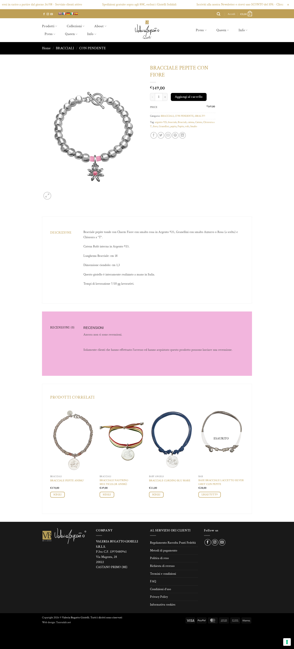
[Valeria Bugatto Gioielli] (147, 30)
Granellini (164, 126)
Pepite (181, 126)
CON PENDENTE (92, 48)
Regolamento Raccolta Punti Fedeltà (173, 543)
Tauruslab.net (63, 622)
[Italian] (72, 13)
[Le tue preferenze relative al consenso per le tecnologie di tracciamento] (287, 642)
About (99, 26)
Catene (198, 122)
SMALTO (200, 116)
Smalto (193, 126)
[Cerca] (218, 14)
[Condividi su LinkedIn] (182, 135)
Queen (70, 34)
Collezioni (74, 26)
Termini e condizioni (163, 574)
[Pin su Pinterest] (175, 135)
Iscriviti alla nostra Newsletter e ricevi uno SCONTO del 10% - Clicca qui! (233, 4)
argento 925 (161, 122)
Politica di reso (159, 558)
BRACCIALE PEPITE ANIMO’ (67, 480)
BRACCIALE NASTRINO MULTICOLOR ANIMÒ (114, 482)
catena (191, 122)
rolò (187, 126)
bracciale (172, 122)
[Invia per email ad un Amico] (168, 135)
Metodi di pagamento (163, 550)
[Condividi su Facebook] (153, 135)
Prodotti (48, 26)
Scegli (57, 494)
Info (90, 34)
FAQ (153, 581)
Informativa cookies (162, 605)
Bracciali (182, 122)
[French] (64, 13)
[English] (60, 13)
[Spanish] (76, 13)
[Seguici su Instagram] (48, 14)
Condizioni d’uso (160, 589)
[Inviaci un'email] (51, 14)
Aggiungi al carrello (189, 97)
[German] (68, 13)
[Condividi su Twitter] (161, 135)
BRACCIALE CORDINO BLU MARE (169, 480)
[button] (231, 14)
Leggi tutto (210, 494)
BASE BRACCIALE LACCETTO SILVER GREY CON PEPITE (221, 482)
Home (46, 48)
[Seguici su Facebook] (44, 14)
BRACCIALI (65, 48)
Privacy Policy (159, 597)
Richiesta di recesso (162, 566)
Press (49, 34)
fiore (155, 126)
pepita (173, 126)
